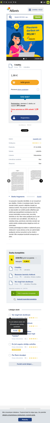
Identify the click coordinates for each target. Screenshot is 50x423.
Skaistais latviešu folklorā (25, 274)
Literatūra (27, 67)
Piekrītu (25, 420)
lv (44, 2)
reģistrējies (15, 103)
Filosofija (33, 284)
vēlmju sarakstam (22, 89)
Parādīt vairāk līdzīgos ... (25, 364)
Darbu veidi (37, 10)
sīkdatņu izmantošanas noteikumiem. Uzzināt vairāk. (18, 415)
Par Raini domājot (19, 355)
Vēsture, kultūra (36, 277)
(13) (37, 139)
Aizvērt (37, 58)
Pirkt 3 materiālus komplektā (26, 293)
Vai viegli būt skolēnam (24, 282)
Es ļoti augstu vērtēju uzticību (24, 344)
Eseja (16, 67)
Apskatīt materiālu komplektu (27, 299)
